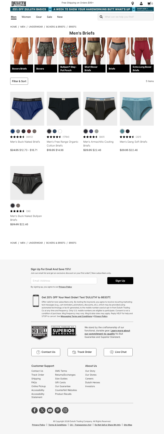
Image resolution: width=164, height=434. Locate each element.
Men (22, 26)
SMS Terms (61, 370)
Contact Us (37, 370)
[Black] (23, 131)
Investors (90, 386)
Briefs (72, 26)
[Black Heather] (18, 131)
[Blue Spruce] (122, 131)
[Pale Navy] (55, 131)
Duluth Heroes (92, 382)
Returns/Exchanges (65, 374)
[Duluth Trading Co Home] (18, 4)
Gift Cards (60, 382)
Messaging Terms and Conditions (76, 316)
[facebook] (34, 410)
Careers (89, 378)
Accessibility (37, 390)
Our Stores (90, 374)
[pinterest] (57, 410)
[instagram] (65, 410)
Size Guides (61, 378)
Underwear (36, 26)
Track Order (37, 374)
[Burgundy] (29, 131)
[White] (60, 131)
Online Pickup (38, 386)
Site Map (128, 425)
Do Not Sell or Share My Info (108, 425)
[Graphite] (34, 131)
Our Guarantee (62, 386)
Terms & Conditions (57, 425)
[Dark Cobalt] (13, 131)
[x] (42, 410)
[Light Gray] (96, 131)
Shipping (36, 378)
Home (13, 26)
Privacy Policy (65, 287)
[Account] (142, 3)
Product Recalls (63, 394)
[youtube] (50, 410)
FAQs (34, 382)
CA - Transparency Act (80, 425)
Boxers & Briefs (55, 26)
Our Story (90, 370)
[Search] (101, 16)
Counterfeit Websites (66, 390)
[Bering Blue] (91, 131)
